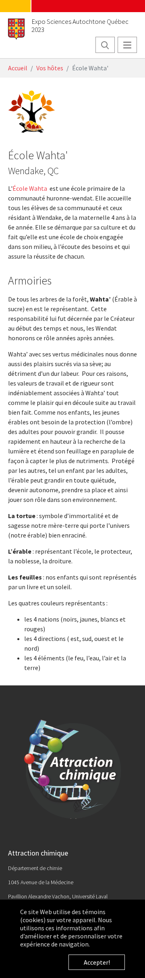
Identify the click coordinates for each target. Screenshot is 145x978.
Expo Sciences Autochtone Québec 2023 (79, 25)
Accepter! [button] (97, 962)
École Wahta (29, 188)
